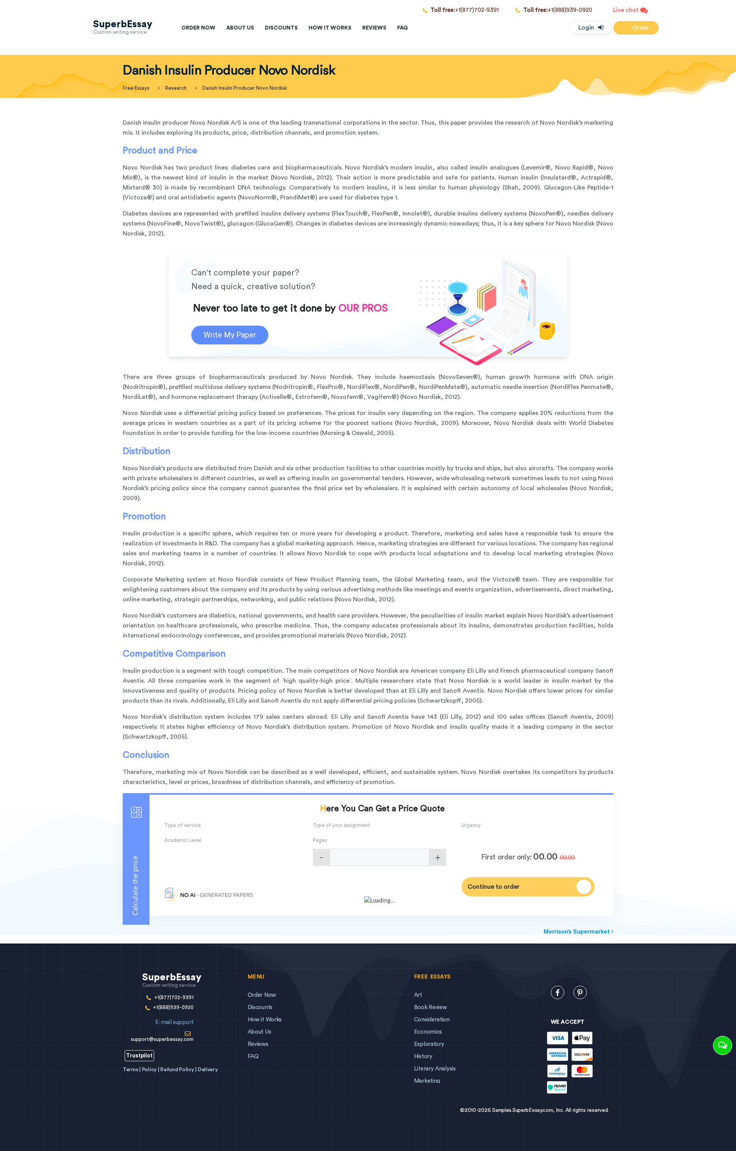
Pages (320, 840)
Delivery (208, 1069)
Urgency (471, 825)
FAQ (402, 28)
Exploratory (429, 1044)
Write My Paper (230, 334)
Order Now (198, 28)
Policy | (151, 1069)
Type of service (182, 825)
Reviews (374, 28)
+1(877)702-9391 (464, 10)
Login (586, 28)
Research (176, 88)
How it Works (330, 28)
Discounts (281, 28)
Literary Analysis (435, 1069)
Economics (428, 1032)
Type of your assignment (341, 825)
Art (418, 995)
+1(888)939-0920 (557, 10)
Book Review (430, 1007)
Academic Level (182, 840)
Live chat (626, 10)
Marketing (427, 1081)
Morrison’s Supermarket (577, 931)
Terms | (132, 1069)
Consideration (432, 1020)
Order (640, 28)
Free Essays (136, 88)
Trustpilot (139, 1055)
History (423, 1056)
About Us (240, 28)
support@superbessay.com (162, 1030)
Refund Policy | (179, 1069)
